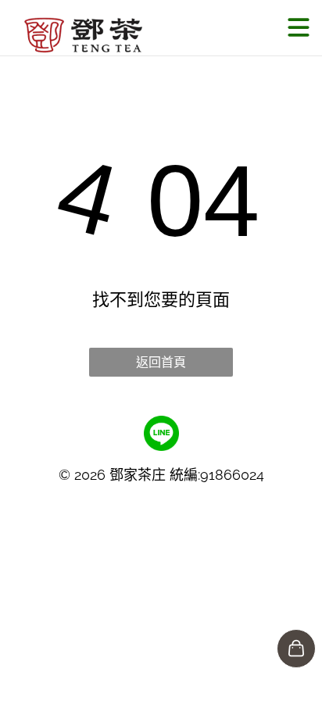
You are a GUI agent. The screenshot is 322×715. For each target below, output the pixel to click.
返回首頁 (161, 362)
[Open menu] (298, 27)
